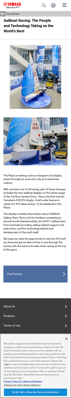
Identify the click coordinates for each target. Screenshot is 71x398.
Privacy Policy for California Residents (23, 381)
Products (9, 316)
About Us (9, 306)
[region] (35, 365)
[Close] (66, 339)
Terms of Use (11, 325)
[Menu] (64, 4)
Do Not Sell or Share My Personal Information (35, 392)
